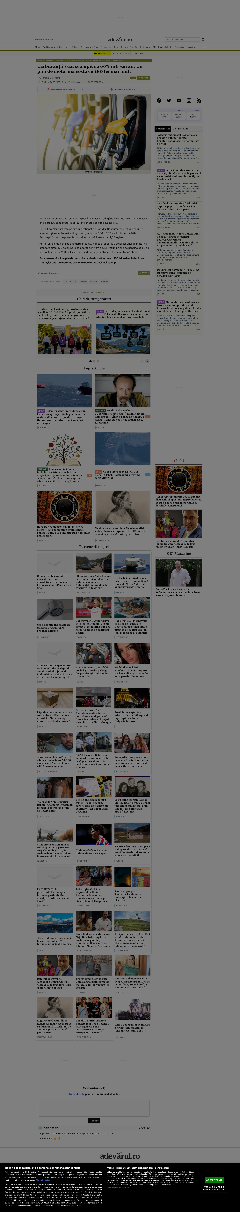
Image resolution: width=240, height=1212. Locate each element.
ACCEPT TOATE (214, 1180)
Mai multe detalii (43, 1180)
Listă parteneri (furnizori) (118, 1187)
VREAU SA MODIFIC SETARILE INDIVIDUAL (214, 1188)
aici (37, 1197)
